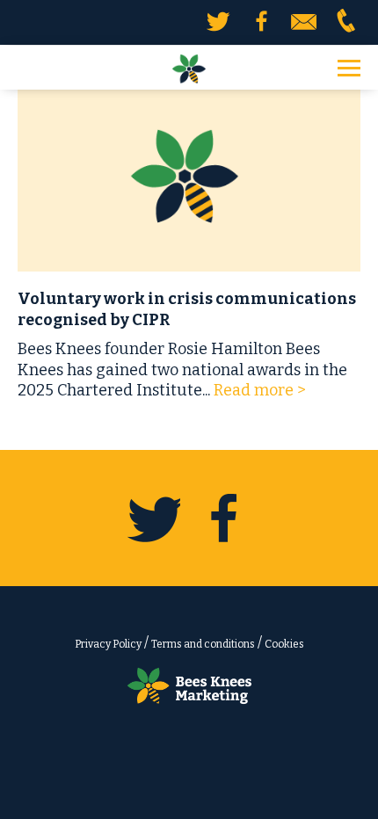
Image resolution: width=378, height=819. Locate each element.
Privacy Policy (108, 644)
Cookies (284, 644)
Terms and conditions (203, 644)
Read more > (260, 390)
